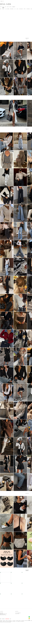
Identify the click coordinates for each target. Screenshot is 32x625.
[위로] (29, 619)
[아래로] (29, 620)
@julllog (27, 570)
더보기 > (27, 129)
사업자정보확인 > (22, 621)
